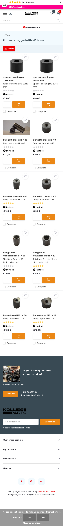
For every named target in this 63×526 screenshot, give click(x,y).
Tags (8, 35)
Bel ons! (11, 393)
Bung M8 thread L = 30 (15, 196)
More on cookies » (32, 523)
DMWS (41, 491)
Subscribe (50, 421)
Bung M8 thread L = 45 (15, 139)
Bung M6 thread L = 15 (45, 139)
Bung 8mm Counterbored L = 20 (44, 254)
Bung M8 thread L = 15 (44, 196)
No (43, 517)
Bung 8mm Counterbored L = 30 (14, 254)
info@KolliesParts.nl (32, 395)
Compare (12, 111)
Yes (29, 517)
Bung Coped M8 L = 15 (44, 315)
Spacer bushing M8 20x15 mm (43, 79)
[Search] (58, 20)
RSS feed (50, 491)
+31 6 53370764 (29, 392)
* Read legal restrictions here (16, 427)
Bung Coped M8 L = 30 (15, 315)
